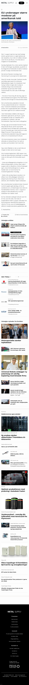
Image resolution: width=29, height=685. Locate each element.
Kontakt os (14, 651)
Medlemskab (15, 621)
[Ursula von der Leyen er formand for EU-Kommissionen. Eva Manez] (14, 30)
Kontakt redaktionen (14, 648)
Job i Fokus (5, 277)
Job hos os (14, 653)
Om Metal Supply (14, 656)
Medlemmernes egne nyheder (10, 414)
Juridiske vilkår (14, 636)
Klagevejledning (14, 638)
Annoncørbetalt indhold (14, 641)
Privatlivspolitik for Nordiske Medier (14, 633)
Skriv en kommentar (22, 214)
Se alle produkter (15, 626)
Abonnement (14, 619)
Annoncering (14, 624)
